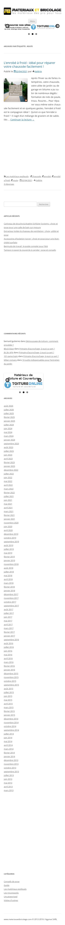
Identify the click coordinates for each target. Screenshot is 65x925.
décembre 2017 (11, 594)
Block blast (9, 348)
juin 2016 (8, 650)
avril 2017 (8, 624)
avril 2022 (8, 485)
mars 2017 (8, 628)
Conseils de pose (11, 881)
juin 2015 (8, 696)
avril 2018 (8, 579)
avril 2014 (8, 745)
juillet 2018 (9, 571)
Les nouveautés (11, 892)
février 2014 (9, 752)
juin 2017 (8, 617)
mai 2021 (8, 503)
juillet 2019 (9, 549)
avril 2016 (8, 658)
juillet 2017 (9, 613)
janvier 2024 (9, 439)
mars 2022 (8, 488)
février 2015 (9, 711)
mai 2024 (8, 432)
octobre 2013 (10, 767)
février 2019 (9, 556)
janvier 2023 (9, 466)
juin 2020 (8, 526)
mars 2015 (8, 707)
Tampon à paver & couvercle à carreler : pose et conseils (30, 250)
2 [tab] (32, 34)
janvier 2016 (9, 669)
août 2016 (8, 643)
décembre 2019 (11, 534)
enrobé (47, 176)
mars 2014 (8, 749)
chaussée (36, 176)
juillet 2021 (9, 496)
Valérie (38, 71)
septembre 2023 (11, 443)
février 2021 (9, 515)
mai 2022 (8, 481)
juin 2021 (8, 500)
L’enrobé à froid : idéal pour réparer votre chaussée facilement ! (29, 65)
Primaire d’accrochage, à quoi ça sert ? (37, 348)
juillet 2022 (9, 473)
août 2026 (8, 405)
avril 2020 (8, 530)
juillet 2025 (9, 413)
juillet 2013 (9, 775)
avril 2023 (8, 458)
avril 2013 (8, 786)
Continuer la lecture (22, 119)
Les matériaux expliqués (17, 176)
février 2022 (9, 492)
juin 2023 (8, 454)
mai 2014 (8, 741)
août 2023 (8, 447)
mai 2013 (8, 782)
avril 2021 (8, 507)
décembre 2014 (11, 718)
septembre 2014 (11, 730)
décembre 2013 (11, 760)
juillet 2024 (9, 424)
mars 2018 (8, 583)
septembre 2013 (11, 771)
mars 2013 (8, 790)
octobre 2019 (10, 537)
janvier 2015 (9, 715)
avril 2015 (8, 703)
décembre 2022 (11, 470)
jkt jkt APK (8, 352)
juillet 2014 (9, 733)
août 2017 (8, 609)
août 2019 (8, 545)
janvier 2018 (9, 590)
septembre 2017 (11, 605)
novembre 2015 (11, 677)
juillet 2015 (9, 692)
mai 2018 (8, 575)
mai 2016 (8, 654)
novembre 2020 (11, 522)
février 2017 (9, 632)
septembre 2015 (11, 684)
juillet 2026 (9, 409)
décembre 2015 (11, 673)
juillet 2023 (9, 451)
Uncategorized (10, 896)
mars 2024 (8, 436)
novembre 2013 (11, 764)
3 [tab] (36, 34)
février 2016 (9, 666)
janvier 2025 (9, 421)
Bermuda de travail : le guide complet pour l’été (26, 246)
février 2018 (9, 586)
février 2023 (9, 462)
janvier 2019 (9, 560)
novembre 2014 (11, 722)
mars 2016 (8, 662)
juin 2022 (8, 477)
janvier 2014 (9, 756)
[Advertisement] (32, 148)
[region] (32, 27)
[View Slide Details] (32, 27)
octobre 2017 (10, 601)
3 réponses (9, 184)
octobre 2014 (10, 726)
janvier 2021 (9, 519)
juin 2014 (8, 737)
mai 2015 (8, 700)
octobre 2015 (10, 681)
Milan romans (10, 360)
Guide (6, 885)
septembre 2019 (11, 541)
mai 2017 (8, 620)
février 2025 (9, 417)
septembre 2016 (11, 639)
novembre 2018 (11, 564)
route (15, 180)
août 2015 (8, 688)
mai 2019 (8, 552)
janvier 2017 (9, 635)
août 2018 (8, 568)
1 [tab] (29, 34)
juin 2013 (8, 779)
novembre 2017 (11, 598)
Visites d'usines (11, 900)
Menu (32, 21)
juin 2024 (8, 428)
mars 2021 (8, 511)
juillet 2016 (9, 647)
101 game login (11, 356)
